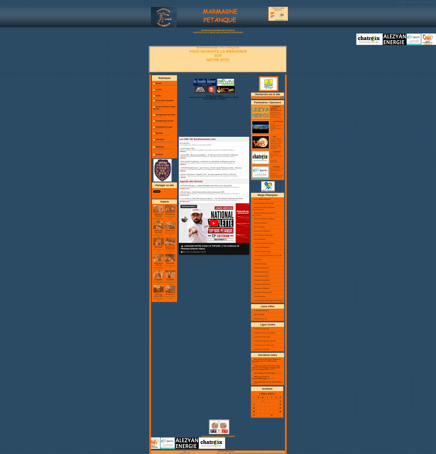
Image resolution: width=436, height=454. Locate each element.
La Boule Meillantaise (261, 247)
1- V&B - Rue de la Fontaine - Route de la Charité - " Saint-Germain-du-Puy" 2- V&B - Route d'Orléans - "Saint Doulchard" (276, 143)
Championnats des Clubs (165, 115)
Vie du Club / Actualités (164, 100)
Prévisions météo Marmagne (278, 9)
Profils (158, 96)
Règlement (159, 147)
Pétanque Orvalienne (261, 288)
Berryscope (212, 97)
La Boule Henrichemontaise (264, 243)
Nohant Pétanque (260, 264)
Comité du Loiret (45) (261, 349)
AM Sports (276, 167)
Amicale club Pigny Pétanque (264, 207)
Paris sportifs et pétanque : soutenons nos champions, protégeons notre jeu (208, 161)
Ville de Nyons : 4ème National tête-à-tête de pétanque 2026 (202, 192)
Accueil (158, 83)
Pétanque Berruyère (261, 272)
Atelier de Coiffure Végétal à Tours (199, 97)
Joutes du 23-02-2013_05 (170, 248)
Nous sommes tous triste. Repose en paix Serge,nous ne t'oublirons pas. (266, 360)
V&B (274, 136)
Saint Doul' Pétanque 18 (262, 292)
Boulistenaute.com (260, 319)
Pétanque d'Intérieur (214, 95)
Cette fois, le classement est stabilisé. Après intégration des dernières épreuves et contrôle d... (208, 169)
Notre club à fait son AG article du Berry (268, 382)
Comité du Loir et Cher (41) (264, 345)
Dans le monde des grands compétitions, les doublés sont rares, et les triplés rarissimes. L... (208, 150)
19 (280, 408)
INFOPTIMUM (278, 121)
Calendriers (160, 139)
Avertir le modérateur (428, 2)
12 (280, 404)
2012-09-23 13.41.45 (158, 264)
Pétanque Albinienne (261, 268)
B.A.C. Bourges (259, 227)
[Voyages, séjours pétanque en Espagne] (226, 86)
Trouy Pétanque (260, 296)
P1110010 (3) (170, 214)
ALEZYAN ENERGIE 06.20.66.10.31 (275, 108)
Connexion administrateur (226, 451)
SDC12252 (158, 247)
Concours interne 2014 (158, 295)
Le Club (158, 89)
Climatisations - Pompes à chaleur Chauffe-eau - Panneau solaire (276, 115)
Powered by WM (184, 453)
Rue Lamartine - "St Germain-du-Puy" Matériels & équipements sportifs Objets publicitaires (276, 173)
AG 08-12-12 (170, 231)
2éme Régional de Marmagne (264, 373)
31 (271, 415)
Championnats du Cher (164, 121)
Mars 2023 (267, 393)
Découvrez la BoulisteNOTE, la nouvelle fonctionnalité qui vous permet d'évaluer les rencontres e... (210, 187)
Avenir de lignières (260, 223)
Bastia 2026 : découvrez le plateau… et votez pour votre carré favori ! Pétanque (209, 155)
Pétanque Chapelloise (262, 280)
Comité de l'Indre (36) (262, 337)
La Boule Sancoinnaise (262, 251)
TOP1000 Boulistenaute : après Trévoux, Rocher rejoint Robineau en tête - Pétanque (211, 168)
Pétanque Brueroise (261, 276)
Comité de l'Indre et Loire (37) (265, 341)
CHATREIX (277, 152)
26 (280, 411)
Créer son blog (402, 2)
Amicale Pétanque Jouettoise (264, 219)
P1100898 (158, 280)
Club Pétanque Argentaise (263, 235)
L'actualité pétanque (261, 310)
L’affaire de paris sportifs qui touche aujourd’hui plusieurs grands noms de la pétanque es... (208, 163)
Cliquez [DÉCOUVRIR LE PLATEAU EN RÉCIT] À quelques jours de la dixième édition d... (208, 156)
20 (254, 411)
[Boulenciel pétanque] (225, 79)
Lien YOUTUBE (256, 215)
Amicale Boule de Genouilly (264, 203)
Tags (184, 451)
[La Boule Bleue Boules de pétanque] (204, 79)
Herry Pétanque (259, 239)
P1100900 (170, 280)
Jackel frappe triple (187, 148)
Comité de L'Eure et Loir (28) (264, 333)
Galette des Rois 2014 (158, 231)
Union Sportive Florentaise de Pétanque (268, 300)
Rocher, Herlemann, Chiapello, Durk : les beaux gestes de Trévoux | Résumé (208, 174)
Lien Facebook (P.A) (258, 209)
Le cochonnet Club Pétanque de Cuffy (267, 255)
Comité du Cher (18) (261, 329)
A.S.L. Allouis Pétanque (262, 199)
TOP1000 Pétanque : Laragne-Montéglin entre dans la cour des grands (206, 185)
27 (254, 415)
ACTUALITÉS (184, 143)
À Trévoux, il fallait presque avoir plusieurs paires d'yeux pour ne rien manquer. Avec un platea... (209, 176)
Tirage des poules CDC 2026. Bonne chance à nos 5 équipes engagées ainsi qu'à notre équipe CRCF (266, 367)
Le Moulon (258, 260)
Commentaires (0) (158, 219)
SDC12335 (170, 263)
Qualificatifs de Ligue (163, 127)
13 (254, 408)
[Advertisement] (214, 121)
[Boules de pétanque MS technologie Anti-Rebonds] (205, 86)
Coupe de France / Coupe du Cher (164, 108)
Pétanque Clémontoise (262, 284)
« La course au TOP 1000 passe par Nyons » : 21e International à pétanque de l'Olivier (212, 198)
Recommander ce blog (414, 2)
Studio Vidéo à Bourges (224, 97)
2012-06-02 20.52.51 (158, 215)
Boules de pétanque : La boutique (214, 99)
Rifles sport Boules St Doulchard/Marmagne (260, 377)
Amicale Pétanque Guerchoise (265, 213)
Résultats (159, 133)
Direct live (236, 97)
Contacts (159, 154)
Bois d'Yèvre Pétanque (262, 231)
